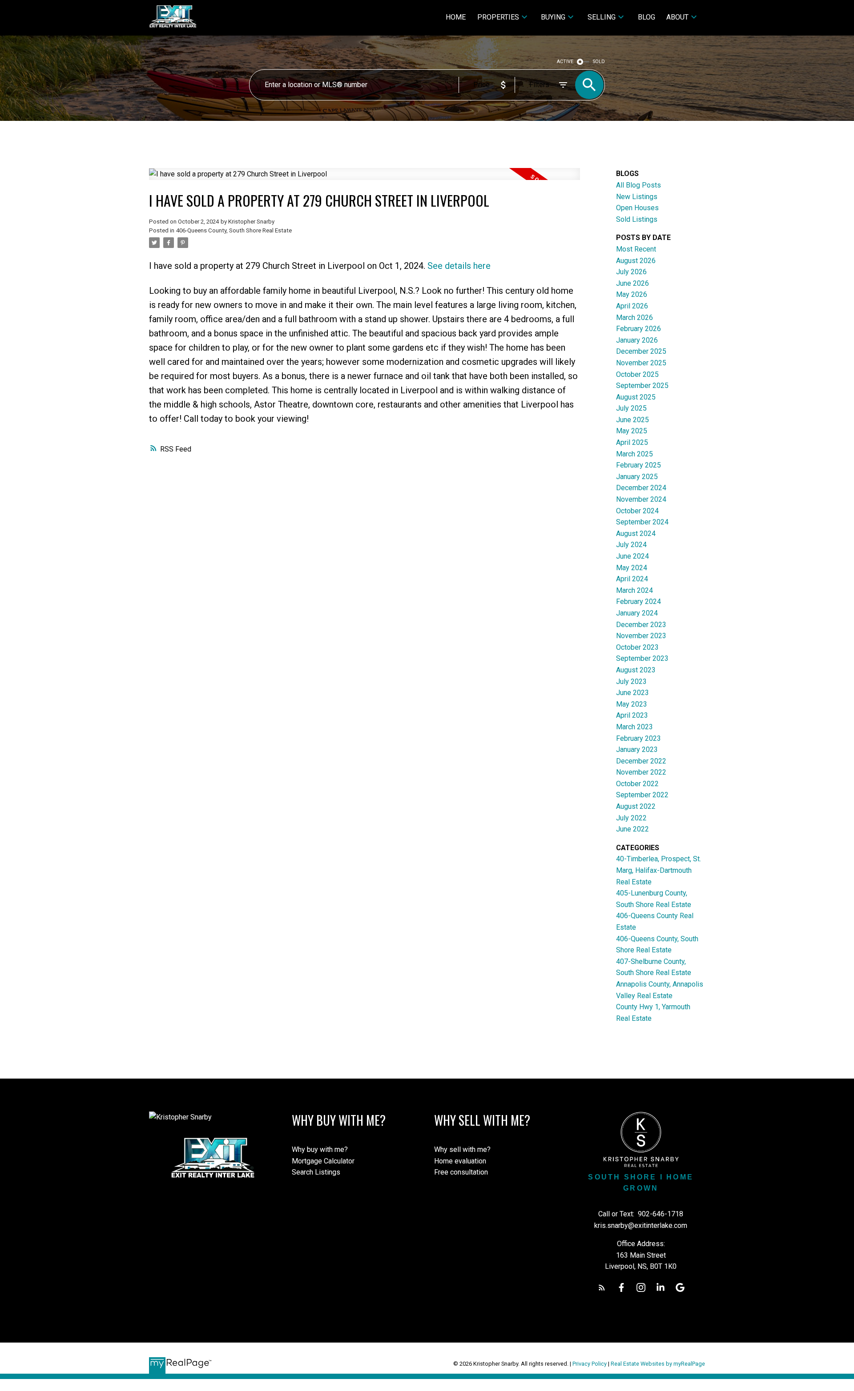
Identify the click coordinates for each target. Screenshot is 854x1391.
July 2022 (631, 818)
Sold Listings (636, 219)
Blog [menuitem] (646, 17)
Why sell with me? (462, 1149)
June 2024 (632, 556)
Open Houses (637, 208)
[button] (601, 1287)
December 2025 (641, 351)
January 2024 (637, 613)
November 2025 (641, 363)
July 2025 (631, 408)
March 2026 (634, 317)
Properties (498, 17)
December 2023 (641, 624)
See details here (459, 265)
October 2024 (637, 511)
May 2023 (631, 704)
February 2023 (638, 738)
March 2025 (634, 454)
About (677, 17)
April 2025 (632, 442)
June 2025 (632, 420)
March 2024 (634, 590)
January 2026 (637, 340)
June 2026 (632, 283)
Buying (553, 17)
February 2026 (638, 328)
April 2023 (632, 715)
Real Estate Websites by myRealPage (658, 1363)
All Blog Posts (638, 185)
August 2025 (636, 397)
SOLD (599, 61)
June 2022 (632, 829)
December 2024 (641, 488)
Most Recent (636, 249)
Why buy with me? (320, 1149)
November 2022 (641, 772)
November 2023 (641, 636)
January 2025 (637, 476)
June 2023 (632, 692)
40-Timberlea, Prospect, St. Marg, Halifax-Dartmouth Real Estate (658, 870)
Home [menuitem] (456, 17)
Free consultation (461, 1172)
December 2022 (641, 761)
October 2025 (637, 374)
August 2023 (636, 670)
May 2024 (631, 568)
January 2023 (637, 749)
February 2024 (638, 601)
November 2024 (641, 499)
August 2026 (636, 260)
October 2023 (637, 647)
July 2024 (631, 544)
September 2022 (642, 795)
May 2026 (631, 294)
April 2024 (632, 579)
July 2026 (631, 272)
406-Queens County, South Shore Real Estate (234, 230)
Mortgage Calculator (323, 1161)
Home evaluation (460, 1161)
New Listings (636, 196)
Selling (602, 17)
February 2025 (638, 465)
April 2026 (632, 306)
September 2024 (642, 522)
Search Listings (316, 1172)
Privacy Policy (589, 1363)
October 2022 (637, 783)
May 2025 (631, 431)
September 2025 (642, 385)
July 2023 (631, 681)
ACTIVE (565, 61)
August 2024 (636, 533)
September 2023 (642, 658)
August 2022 (636, 806)
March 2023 (634, 727)
